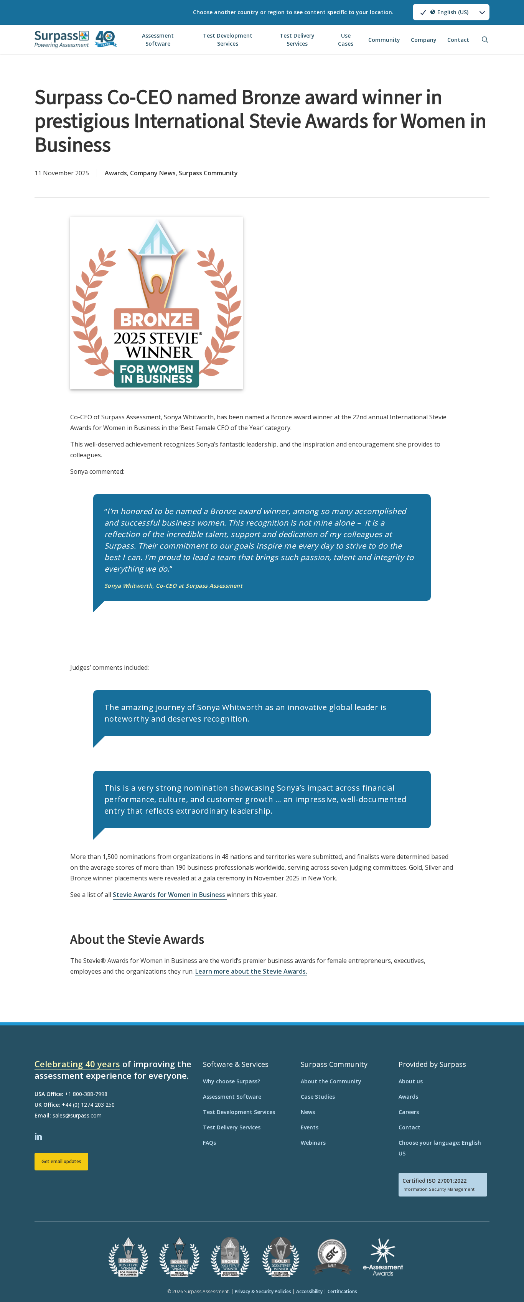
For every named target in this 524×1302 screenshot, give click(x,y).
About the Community (331, 1081)
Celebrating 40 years (77, 1064)
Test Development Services (239, 1112)
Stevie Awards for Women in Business (170, 894)
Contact (409, 1127)
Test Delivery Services (231, 1127)
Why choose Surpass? (231, 1081)
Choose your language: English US (440, 1148)
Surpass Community (208, 173)
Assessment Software (232, 1096)
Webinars (313, 1142)
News (308, 1112)
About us (411, 1081)
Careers (409, 1112)
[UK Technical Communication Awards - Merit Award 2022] (332, 1275)
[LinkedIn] (39, 1135)
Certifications (342, 1291)
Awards (116, 173)
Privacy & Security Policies (263, 1291)
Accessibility (309, 1291)
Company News (153, 173)
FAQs (209, 1142)
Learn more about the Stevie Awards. (251, 971)
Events (309, 1127)
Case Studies (318, 1096)
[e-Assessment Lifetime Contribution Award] (383, 1275)
